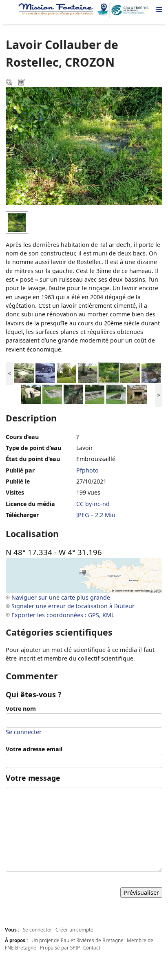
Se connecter (24, 732)
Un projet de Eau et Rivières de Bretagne (77, 940)
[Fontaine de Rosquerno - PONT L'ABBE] (87, 372)
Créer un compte (74, 929)
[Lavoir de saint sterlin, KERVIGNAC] (24, 372)
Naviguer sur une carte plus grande (60, 597)
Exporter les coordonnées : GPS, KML (62, 615)
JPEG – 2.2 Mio (95, 515)
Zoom (10, 83)
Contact (91, 947)
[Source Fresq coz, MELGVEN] (73, 393)
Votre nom (21, 708)
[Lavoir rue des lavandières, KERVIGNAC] (52, 393)
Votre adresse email (34, 749)
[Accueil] (84, 10)
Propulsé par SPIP (60, 947)
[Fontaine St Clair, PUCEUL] (66, 372)
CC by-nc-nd (93, 504)
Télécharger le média (22, 83)
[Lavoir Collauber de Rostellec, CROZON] (108, 372)
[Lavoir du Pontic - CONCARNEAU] (94, 393)
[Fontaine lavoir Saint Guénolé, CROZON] (130, 372)
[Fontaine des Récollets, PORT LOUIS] (31, 393)
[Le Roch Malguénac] (45, 372)
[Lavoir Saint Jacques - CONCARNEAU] (115, 393)
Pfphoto (87, 470)
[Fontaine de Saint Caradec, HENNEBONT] (137, 393)
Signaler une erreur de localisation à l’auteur (73, 606)
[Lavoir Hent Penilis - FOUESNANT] (151, 372)
